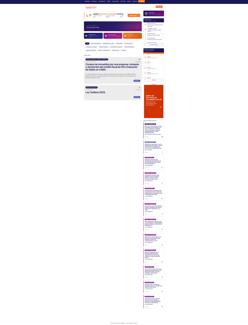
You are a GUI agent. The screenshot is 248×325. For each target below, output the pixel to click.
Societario (123, 50)
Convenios (123, 1)
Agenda (109, 1)
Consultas (135, 1)
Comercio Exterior (128, 43)
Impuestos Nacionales (129, 46)
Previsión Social (115, 50)
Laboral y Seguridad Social (104, 50)
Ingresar (160, 6)
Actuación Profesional (96, 43)
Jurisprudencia (101, 1)
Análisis (129, 1)
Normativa (94, 1)
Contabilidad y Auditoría (91, 46)
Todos (87, 43)
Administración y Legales (108, 43)
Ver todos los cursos (154, 44)
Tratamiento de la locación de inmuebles (154, 39)
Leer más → (136, 80)
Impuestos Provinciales (91, 50)
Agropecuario (119, 43)
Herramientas (115, 1)
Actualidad (87, 1)
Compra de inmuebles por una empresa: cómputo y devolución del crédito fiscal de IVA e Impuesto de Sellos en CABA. (112, 67)
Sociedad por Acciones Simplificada (153, 35)
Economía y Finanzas (103, 46)
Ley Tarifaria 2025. (96, 92)
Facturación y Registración (116, 46)
